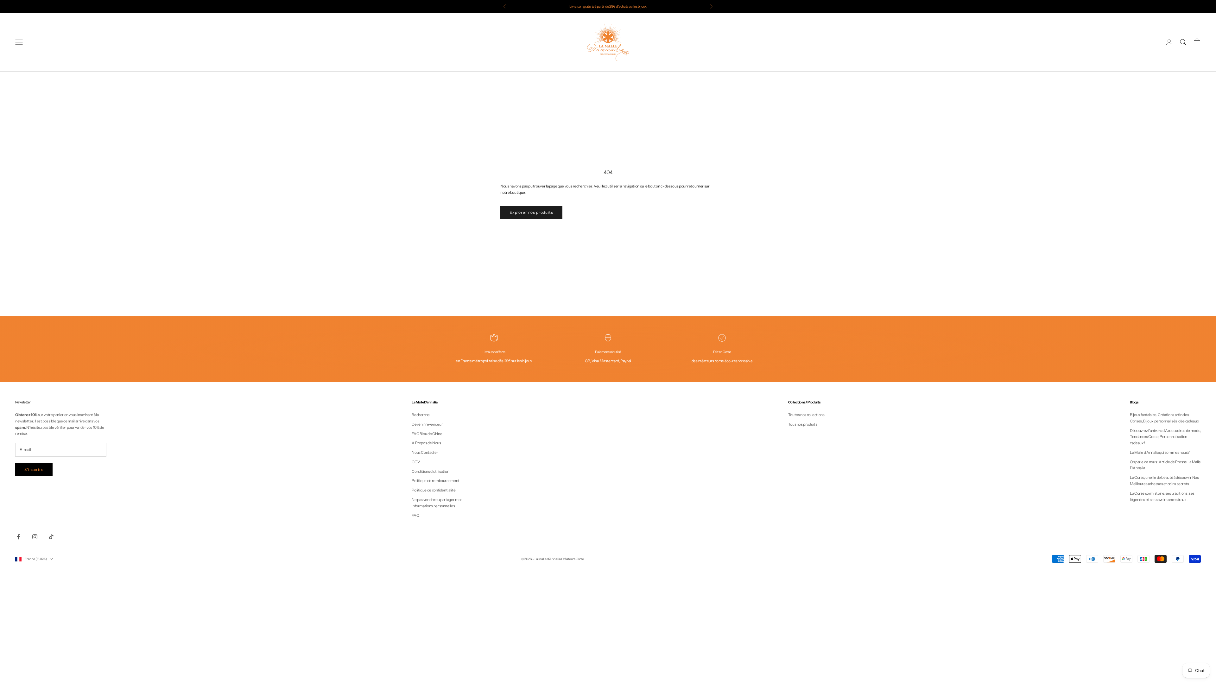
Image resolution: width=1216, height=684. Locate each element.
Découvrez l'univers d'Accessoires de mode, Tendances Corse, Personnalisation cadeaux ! (1165, 437)
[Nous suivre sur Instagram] (35, 537)
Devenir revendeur (427, 424)
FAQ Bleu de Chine (427, 433)
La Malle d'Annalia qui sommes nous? (1159, 452)
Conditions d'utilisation (430, 471)
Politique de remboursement (435, 480)
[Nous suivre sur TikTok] (51, 537)
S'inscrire (33, 469)
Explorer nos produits (531, 212)
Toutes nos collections (806, 414)
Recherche (421, 414)
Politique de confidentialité (433, 490)
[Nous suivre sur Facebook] (18, 537)
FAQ (415, 515)
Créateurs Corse (572, 559)
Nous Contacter (425, 452)
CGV (416, 461)
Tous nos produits (802, 424)
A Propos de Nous (426, 442)
